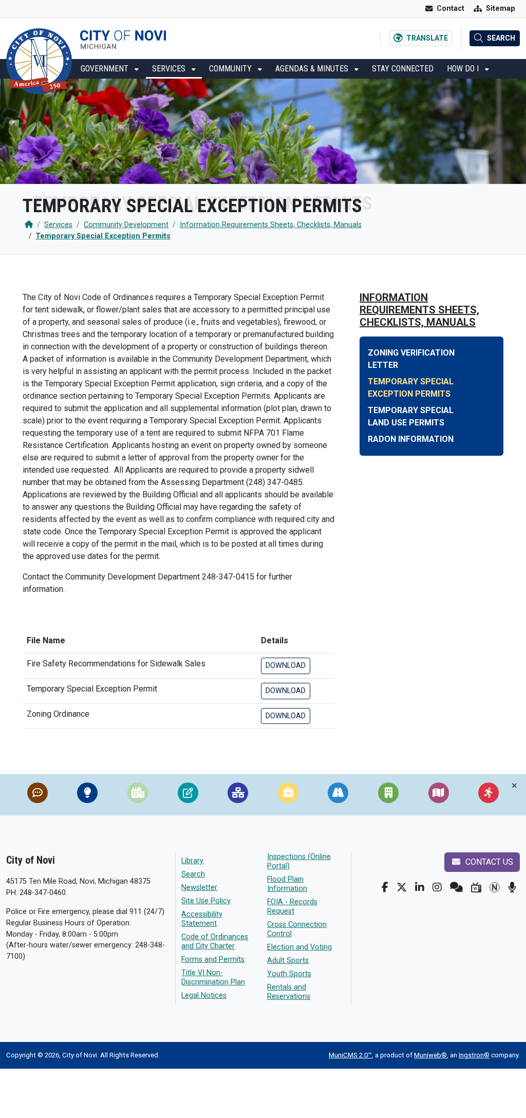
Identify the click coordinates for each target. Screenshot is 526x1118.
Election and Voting (299, 947)
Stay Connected (403, 68)
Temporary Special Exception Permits (103, 236)
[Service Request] (37, 794)
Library (192, 860)
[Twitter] (402, 887)
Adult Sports (288, 960)
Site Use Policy (206, 901)
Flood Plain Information (287, 884)
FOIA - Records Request (292, 907)
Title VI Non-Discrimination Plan (213, 977)
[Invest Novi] (388, 794)
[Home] (29, 224)
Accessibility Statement (201, 919)
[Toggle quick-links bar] (514, 786)
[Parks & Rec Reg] (188, 794)
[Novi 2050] (87, 794)
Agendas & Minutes (312, 68)
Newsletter (199, 887)
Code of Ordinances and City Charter (214, 942)
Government (105, 68)
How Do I (464, 68)
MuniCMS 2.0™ (350, 1055)
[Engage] (488, 794)
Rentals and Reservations (288, 992)
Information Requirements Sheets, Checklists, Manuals (271, 224)
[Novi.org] (495, 887)
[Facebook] (385, 887)
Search (193, 874)
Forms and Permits (213, 959)
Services (169, 68)
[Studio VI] (476, 887)
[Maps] (438, 794)
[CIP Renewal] (137, 794)
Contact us (488, 862)
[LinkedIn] (419, 887)
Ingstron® (474, 1055)
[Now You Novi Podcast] (512, 887)
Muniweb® (430, 1055)
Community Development (126, 224)
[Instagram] (437, 887)
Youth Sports (289, 974)
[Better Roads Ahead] (338, 794)
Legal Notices (204, 995)
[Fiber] (238, 794)
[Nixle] (456, 887)
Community (231, 68)
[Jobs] (288, 794)
